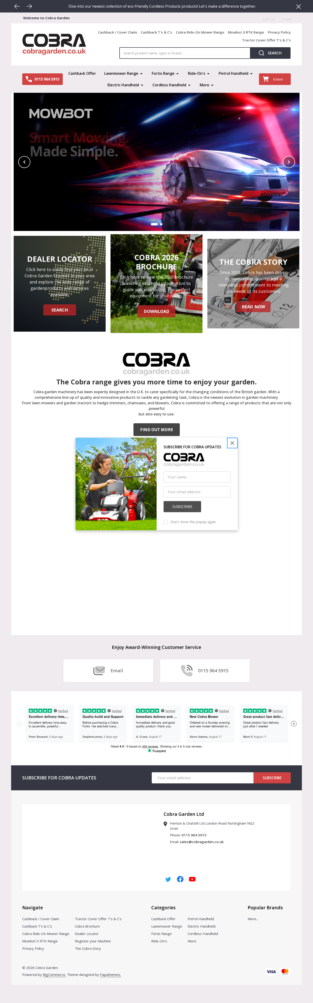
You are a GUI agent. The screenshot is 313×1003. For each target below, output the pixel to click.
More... (253, 918)
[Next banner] (289, 162)
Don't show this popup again (193, 539)
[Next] (29, 6)
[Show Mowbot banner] (154, 224)
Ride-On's (196, 73)
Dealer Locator (87, 933)
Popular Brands (265, 907)
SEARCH (59, 310)
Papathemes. (110, 974)
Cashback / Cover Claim (117, 32)
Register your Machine (93, 941)
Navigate (32, 907)
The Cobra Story (88, 948)
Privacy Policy (279, 32)
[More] (141, 73)
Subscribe (272, 777)
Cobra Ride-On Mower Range (200, 32)
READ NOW (253, 306)
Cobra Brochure (87, 926)
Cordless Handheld (169, 84)
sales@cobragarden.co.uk (202, 841)
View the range (51, 207)
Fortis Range (163, 73)
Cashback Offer (82, 73)
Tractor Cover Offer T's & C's (266, 40)
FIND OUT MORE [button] (156, 429)
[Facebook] (180, 879)
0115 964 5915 (194, 835)
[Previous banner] (24, 162)
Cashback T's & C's (156, 32)
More (204, 84)
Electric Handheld (123, 84)
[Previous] (17, 6)
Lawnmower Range (121, 73)
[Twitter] (168, 879)
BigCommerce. (54, 974)
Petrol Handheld (233, 73)
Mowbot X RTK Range (246, 32)
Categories (163, 907)
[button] (232, 460)
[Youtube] (192, 879)
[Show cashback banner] (161, 224)
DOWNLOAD (156, 311)
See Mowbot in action (101, 207)
